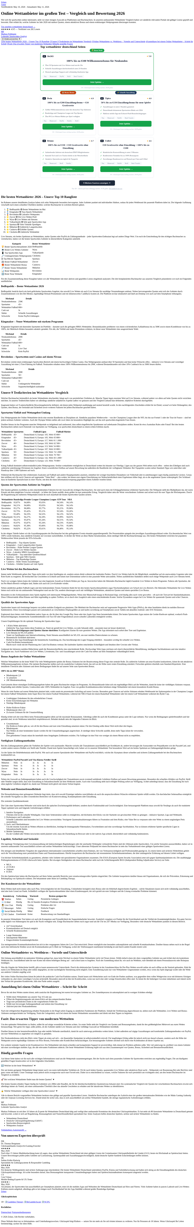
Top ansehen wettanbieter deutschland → (18, 27)
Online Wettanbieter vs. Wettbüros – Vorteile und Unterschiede (118, 41)
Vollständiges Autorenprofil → (14, 1130)
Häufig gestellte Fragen (62, 44)
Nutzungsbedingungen (21, 1212)
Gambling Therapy (14, 1202)
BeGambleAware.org (115, 189)
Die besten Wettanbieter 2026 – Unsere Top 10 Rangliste (25, 41)
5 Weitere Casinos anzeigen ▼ (97, 183)
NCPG (46, 1202)
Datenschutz (6, 1212)
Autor (3, 4)
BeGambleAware (32, 1202)
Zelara (3, 2)
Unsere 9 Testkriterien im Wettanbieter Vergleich (70, 41)
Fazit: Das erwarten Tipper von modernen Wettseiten (29, 44)
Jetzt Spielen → (97, 82)
